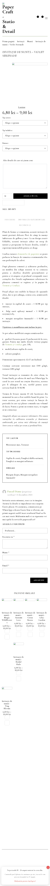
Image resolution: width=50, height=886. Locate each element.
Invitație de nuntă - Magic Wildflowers (7, 617)
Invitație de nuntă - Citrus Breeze (30, 616)
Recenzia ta (8, 537)
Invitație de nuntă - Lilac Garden (42, 616)
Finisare (5, 143)
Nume (5, 552)
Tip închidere (7, 130)
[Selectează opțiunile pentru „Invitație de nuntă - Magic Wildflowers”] (7, 630)
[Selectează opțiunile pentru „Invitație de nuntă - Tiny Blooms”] (7, 716)
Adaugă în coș (30, 196)
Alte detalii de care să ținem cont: (18, 160)
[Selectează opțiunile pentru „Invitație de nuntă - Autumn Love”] (18, 628)
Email (5, 566)
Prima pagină (8, 41)
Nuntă (30, 41)
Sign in (32, 18)
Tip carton (6, 118)
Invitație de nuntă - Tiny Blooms (7, 705)
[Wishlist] (7, 637)
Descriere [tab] (10, 219)
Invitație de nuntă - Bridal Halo (18, 661)
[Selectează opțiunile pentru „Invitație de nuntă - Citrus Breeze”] (30, 628)
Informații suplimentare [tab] (31, 219)
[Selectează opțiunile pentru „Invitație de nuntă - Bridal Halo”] (18, 672)
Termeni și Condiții (11, 285)
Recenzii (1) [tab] (25, 225)
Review (21, 107)
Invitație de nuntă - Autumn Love (18, 616)
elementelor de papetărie (28, 254)
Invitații (21, 41)
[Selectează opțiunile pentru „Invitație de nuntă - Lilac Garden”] (41, 628)
